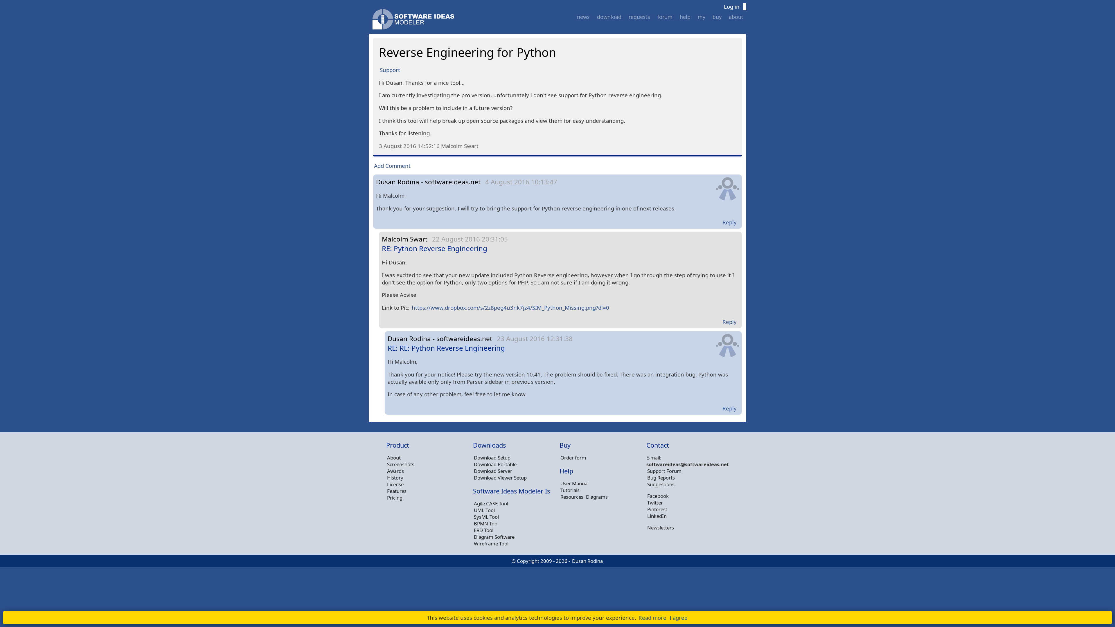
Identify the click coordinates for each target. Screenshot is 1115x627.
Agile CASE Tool (491, 503)
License (395, 484)
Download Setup (492, 457)
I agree (679, 617)
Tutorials (570, 490)
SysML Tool (486, 517)
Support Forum (664, 471)
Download (609, 16)
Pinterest (657, 509)
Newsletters (660, 527)
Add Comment (392, 165)
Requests (639, 16)
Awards (395, 471)
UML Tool (484, 510)
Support (390, 69)
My (701, 16)
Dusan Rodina (587, 561)
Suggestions (661, 484)
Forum (664, 16)
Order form (573, 457)
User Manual (574, 483)
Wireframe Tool (491, 543)
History (395, 477)
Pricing (394, 497)
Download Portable (495, 464)
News (583, 16)
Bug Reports (661, 477)
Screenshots (400, 464)
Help (685, 16)
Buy (717, 16)
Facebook (658, 496)
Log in (732, 6)
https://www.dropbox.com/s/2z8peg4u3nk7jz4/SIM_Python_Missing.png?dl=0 (510, 307)
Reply (729, 222)
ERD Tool (483, 530)
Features (397, 491)
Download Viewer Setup (500, 477)
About (736, 16)
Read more (652, 617)
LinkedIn (657, 516)
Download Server (493, 471)
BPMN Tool (486, 523)
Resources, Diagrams (584, 496)
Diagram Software (494, 537)
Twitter (655, 502)
